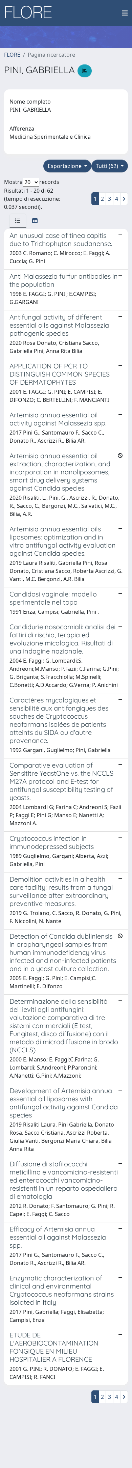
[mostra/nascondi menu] (125, 13)
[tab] (17, 221)
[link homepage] (31, 13)
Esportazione (65, 166)
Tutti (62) (107, 166)
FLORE (12, 54)
